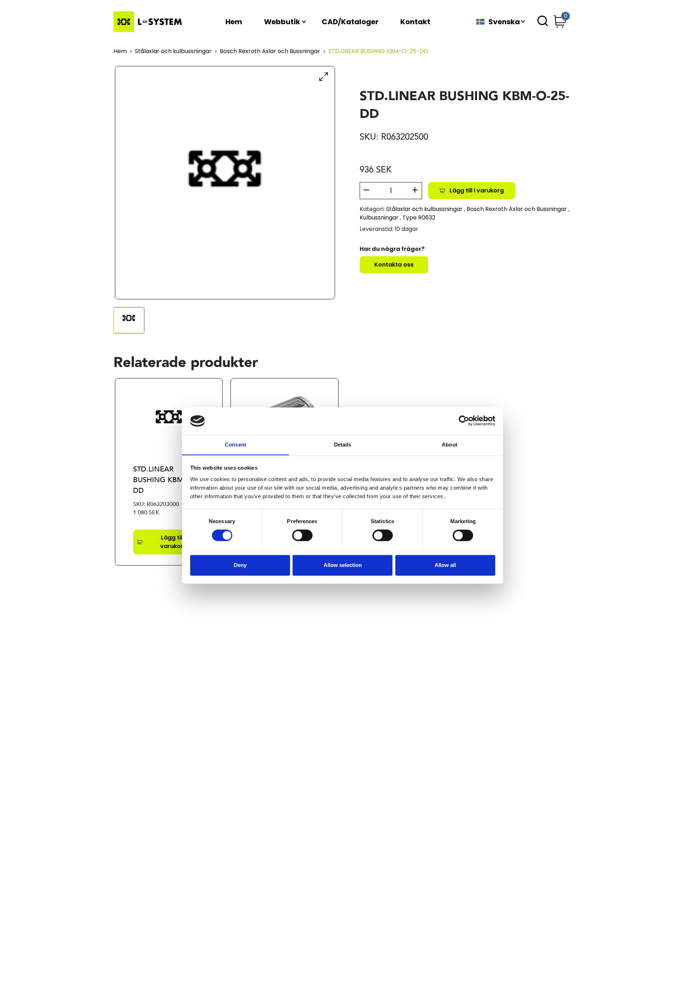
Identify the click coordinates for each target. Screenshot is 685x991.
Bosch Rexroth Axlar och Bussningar (270, 51)
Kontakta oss (393, 264)
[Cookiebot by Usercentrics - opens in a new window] (464, 421)
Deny (240, 565)
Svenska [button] (504, 21)
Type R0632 (418, 217)
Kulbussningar (379, 217)
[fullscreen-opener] (323, 76)
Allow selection (343, 565)
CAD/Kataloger (350, 21)
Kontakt (415, 21)
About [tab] (449, 445)
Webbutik (282, 21)
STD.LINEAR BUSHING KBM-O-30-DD (168, 479)
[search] (542, 21)
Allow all (445, 565)
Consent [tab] (235, 445)
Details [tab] (342, 445)
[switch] (302, 535)
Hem (233, 21)
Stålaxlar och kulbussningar (173, 51)
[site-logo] (149, 21)
